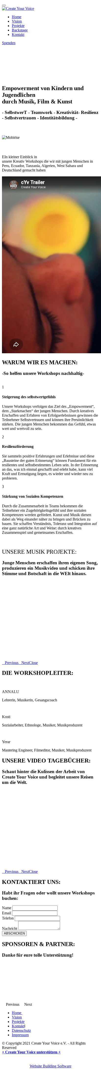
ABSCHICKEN (14, 933)
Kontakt (18, 34)
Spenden (8, 43)
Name (6, 908)
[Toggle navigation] (4, 5)
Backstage (20, 30)
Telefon (8, 918)
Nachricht (9, 928)
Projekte (18, 26)
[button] (10, 663)
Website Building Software (50, 1066)
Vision (17, 21)
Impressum (20, 1035)
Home (16, 17)
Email (6, 913)
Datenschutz (21, 1030)
